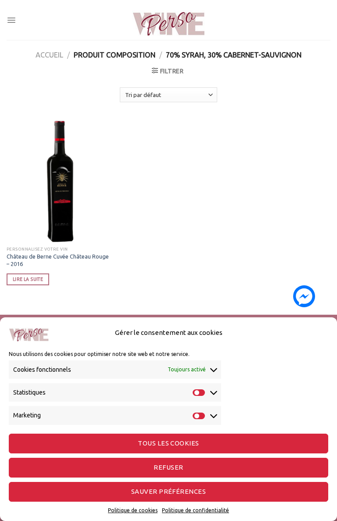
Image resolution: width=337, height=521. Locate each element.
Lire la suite (28, 279)
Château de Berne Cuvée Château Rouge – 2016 (58, 260)
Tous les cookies (168, 443)
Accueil (49, 55)
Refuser (168, 467)
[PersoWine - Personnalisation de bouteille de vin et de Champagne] (168, 20)
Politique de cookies (133, 510)
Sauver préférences (168, 491)
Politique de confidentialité (195, 510)
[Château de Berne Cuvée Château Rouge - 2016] (58, 181)
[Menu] (11, 20)
